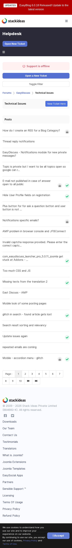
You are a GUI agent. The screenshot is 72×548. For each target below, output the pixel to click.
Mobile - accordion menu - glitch (23, 358)
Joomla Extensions (14, 462)
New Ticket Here (56, 103)
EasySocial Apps (13, 475)
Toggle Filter (36, 84)
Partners (8, 482)
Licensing (8, 495)
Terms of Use (10, 543)
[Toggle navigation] (66, 21)
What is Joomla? (13, 455)
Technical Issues (15, 103)
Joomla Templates (14, 468)
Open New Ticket (15, 43)
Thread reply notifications (19, 141)
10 (20, 380)
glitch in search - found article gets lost (27, 314)
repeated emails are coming (20, 347)
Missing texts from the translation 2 (25, 281)
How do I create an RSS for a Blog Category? (31, 130)
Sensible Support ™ (14, 488)
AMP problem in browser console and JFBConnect (34, 231)
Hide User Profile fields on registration (26, 195)
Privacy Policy (30, 540)
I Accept (58, 535)
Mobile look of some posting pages (24, 303)
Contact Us (10, 435)
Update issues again (15, 336)
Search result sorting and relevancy (24, 325)
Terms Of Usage (13, 502)
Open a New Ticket (36, 75)
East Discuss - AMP (15, 292)
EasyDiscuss (23, 92)
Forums (7, 92)
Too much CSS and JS (16, 270)
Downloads (10, 421)
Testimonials (10, 441)
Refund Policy (11, 515)
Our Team (8, 428)
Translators (9, 448)
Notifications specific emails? (21, 220)
